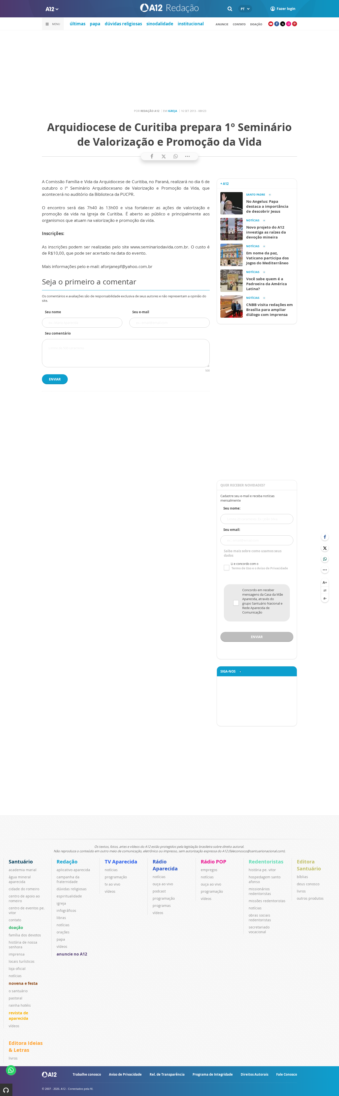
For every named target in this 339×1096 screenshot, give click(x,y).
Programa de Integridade (213, 1074)
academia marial (22, 869)
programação (116, 877)
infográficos (66, 910)
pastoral (15, 998)
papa (95, 24)
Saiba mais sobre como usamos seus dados (252, 553)
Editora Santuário (309, 865)
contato (239, 24)
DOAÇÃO (256, 24)
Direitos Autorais (254, 1074)
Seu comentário (58, 333)
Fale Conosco (286, 1074)
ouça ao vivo (163, 884)
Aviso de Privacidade (125, 1074)
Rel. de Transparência (167, 1074)
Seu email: (231, 529)
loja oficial (17, 968)
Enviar (55, 379)
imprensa (17, 954)
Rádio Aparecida (165, 865)
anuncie (222, 24)
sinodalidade (159, 24)
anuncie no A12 (72, 954)
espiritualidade (69, 896)
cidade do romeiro (24, 889)
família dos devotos (25, 935)
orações (63, 932)
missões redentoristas (267, 900)
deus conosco (308, 884)
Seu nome (53, 312)
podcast (159, 891)
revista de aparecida (18, 1015)
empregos (209, 869)
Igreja (172, 111)
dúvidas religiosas (123, 24)
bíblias (302, 876)
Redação (67, 861)
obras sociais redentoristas (260, 917)
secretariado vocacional (259, 929)
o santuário (18, 991)
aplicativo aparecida (73, 869)
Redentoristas (266, 861)
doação (16, 927)
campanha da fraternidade (68, 879)
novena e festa (23, 983)
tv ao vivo (112, 884)
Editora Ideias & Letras (26, 1046)
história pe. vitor (262, 869)
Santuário (21, 861)
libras (61, 917)
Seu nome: (231, 508)
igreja (61, 903)
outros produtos (310, 898)
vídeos (14, 1026)
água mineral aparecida (20, 879)
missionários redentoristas (260, 891)
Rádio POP (213, 861)
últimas (77, 24)
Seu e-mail (140, 312)
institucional (191, 24)
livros (301, 891)
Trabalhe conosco (87, 1074)
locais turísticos (21, 961)
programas (162, 905)
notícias (15, 975)
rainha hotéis (20, 1005)
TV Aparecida (121, 861)
